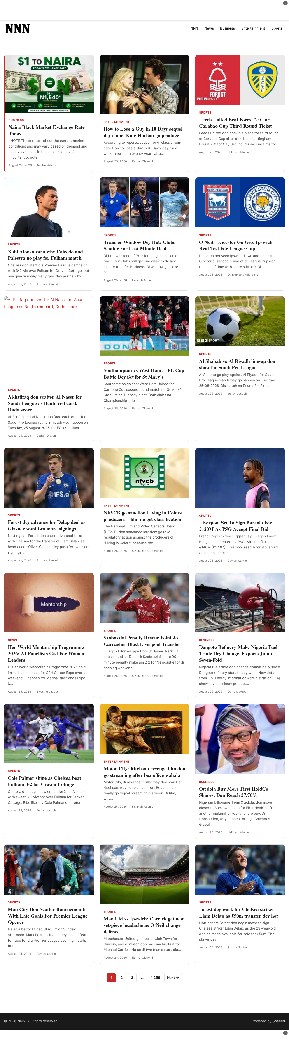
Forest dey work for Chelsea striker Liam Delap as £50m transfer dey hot (238, 912)
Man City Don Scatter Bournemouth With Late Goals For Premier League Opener (48, 915)
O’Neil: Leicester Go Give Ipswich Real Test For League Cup (236, 245)
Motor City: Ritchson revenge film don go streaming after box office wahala (144, 772)
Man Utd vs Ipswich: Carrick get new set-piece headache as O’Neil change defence (144, 925)
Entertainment (117, 122)
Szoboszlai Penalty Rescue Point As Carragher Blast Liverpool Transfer (142, 641)
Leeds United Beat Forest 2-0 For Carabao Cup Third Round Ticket (235, 123)
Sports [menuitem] (276, 28)
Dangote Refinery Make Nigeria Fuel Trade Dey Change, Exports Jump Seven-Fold (238, 653)
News (12, 640)
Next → (173, 977)
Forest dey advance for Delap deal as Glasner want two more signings (47, 525)
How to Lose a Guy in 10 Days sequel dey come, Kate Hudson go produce (143, 132)
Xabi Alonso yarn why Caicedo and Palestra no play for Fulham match (45, 255)
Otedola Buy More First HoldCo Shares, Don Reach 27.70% (233, 792)
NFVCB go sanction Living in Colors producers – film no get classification (143, 516)
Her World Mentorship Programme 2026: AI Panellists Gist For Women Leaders (46, 653)
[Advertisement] (144, 10)
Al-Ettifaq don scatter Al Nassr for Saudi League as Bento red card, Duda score (45, 403)
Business (16, 120)
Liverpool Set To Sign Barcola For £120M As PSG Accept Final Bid (235, 526)
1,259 (155, 977)
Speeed (279, 1021)
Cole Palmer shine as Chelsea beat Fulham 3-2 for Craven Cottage (44, 781)
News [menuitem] (209, 28)
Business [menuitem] (227, 28)
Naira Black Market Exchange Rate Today (47, 130)
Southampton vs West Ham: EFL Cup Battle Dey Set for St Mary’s (144, 373)
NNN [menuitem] (194, 28)
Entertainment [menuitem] (253, 28)
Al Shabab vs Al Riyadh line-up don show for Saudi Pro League (237, 364)
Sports (205, 112)
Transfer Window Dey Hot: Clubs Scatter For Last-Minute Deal (139, 245)
